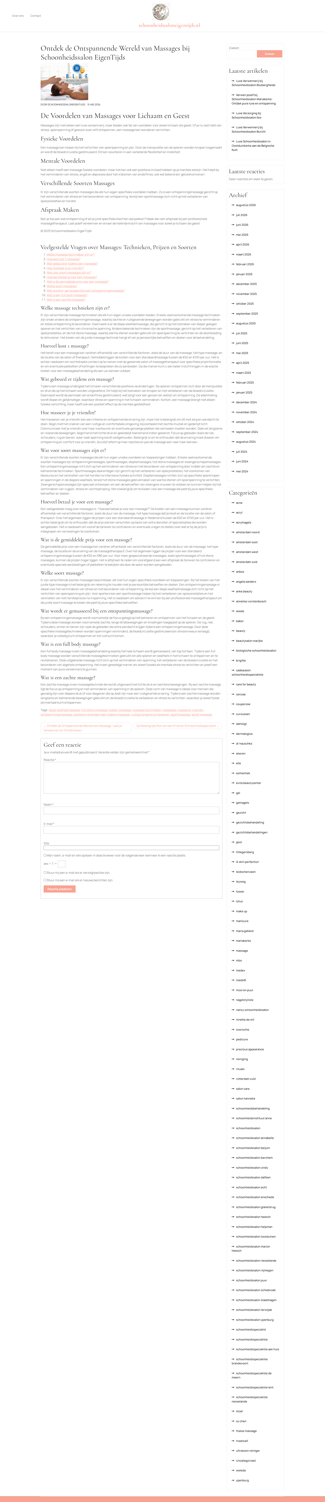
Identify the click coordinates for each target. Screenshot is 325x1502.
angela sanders (246, 582)
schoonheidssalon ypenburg (255, 1320)
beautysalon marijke (249, 641)
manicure (242, 921)
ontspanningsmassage (56, 714)
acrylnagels (243, 522)
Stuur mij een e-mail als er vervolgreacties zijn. (78, 873)
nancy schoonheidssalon (252, 1010)
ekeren (240, 753)
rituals (240, 1069)
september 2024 (247, 432)
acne (239, 503)
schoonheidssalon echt (251, 1187)
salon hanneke (245, 1098)
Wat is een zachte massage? (66, 300)
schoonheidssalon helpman (254, 1227)
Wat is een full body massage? (67, 295)
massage (242, 951)
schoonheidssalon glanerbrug (256, 1207)
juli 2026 (241, 215)
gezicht (241, 813)
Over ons (18, 16)
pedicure (242, 1039)
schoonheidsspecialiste (252, 1339)
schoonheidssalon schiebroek (256, 1290)
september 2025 (247, 314)
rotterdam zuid (246, 1079)
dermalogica (244, 734)
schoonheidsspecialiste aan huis (257, 1349)
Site (46, 843)
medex (240, 970)
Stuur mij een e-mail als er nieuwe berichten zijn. (80, 880)
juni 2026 (242, 225)
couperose (243, 704)
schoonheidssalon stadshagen (256, 1300)
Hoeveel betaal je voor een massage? (72, 277)
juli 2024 (241, 452)
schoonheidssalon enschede (255, 1197)
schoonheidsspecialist (251, 1329)
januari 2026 (244, 274)
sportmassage (180, 714)
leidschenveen (246, 872)
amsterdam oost (247, 542)
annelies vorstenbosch (251, 601)
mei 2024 (242, 471)
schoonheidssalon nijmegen (254, 1270)
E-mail (49, 824)
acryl (239, 512)
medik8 (241, 980)
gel (238, 793)
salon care (243, 1089)
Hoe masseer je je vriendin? (65, 268)
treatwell (242, 1441)
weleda (241, 1470)
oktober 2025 (245, 304)
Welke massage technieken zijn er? (71, 254)
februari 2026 (245, 264)
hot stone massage (94, 710)
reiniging (242, 1059)
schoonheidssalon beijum (253, 1148)
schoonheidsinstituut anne (254, 1118)
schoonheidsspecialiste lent (254, 1387)
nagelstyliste (244, 1000)
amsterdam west (247, 552)
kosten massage (120, 710)
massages (169, 710)
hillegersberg (245, 852)
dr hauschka (244, 743)
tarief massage (201, 714)
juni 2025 (242, 343)
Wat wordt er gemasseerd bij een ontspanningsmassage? (86, 290)
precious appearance (250, 1049)
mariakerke (243, 941)
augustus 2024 (246, 442)
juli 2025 (241, 333)
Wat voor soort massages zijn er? (69, 272)
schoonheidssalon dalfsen (253, 1177)
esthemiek (243, 773)
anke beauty (244, 591)
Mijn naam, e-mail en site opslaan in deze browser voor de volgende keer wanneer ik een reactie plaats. (116, 855)
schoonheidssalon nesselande (256, 1261)
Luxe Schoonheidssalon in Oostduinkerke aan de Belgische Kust (253, 145)
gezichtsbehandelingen (251, 832)
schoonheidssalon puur (251, 1280)
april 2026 (242, 244)
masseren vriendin (190, 710)
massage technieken (146, 710)
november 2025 (246, 294)
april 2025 (242, 363)
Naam (49, 804)
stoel (239, 1411)
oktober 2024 (245, 422)
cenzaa (240, 694)
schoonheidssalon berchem (254, 1158)
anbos (240, 572)
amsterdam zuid (246, 562)
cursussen (243, 714)
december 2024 (246, 402)
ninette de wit (245, 1020)
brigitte (241, 660)
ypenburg (242, 1480)
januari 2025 (244, 392)
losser (240, 891)
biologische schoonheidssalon (256, 650)
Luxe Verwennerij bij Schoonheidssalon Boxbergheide (253, 83)
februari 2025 (245, 382)
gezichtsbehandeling (250, 822)
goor (239, 842)
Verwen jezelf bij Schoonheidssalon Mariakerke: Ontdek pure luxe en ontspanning (254, 99)
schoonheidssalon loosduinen (256, 1236)
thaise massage (246, 1431)
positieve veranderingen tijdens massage (102, 714)
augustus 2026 (246, 205)
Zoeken (234, 48)
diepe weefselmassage (64, 710)
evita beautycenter (248, 783)
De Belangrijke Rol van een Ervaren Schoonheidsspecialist (176, 726)
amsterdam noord (248, 532)
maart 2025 (243, 373)
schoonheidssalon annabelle (255, 1138)
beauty (240, 631)
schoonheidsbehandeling (253, 1108)
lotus (239, 901)
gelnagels (242, 803)
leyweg (241, 882)
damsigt (241, 724)
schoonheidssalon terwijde (254, 1310)
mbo (239, 960)
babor (240, 621)
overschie (242, 1030)
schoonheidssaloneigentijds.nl (169, 25)
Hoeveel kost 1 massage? (63, 259)
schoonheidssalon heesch (253, 1217)
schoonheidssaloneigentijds (66, 104)
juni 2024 (242, 461)
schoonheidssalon (248, 1128)
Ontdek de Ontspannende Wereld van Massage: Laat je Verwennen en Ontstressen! (82, 728)
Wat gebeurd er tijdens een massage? (72, 263)
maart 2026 (243, 254)
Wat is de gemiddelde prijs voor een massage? (78, 281)
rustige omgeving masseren (150, 714)
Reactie (50, 760)
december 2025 (246, 284)
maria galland (245, 931)
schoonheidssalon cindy (252, 1168)
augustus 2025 (246, 323)
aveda (240, 611)
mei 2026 (242, 235)
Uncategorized (246, 1461)
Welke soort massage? (62, 286)
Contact (35, 16)
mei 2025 (242, 353)
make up (241, 911)
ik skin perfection (247, 862)
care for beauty (246, 684)
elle (238, 763)
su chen (241, 1421)
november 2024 (246, 412)
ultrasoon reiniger (248, 1451)
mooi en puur (244, 990)
